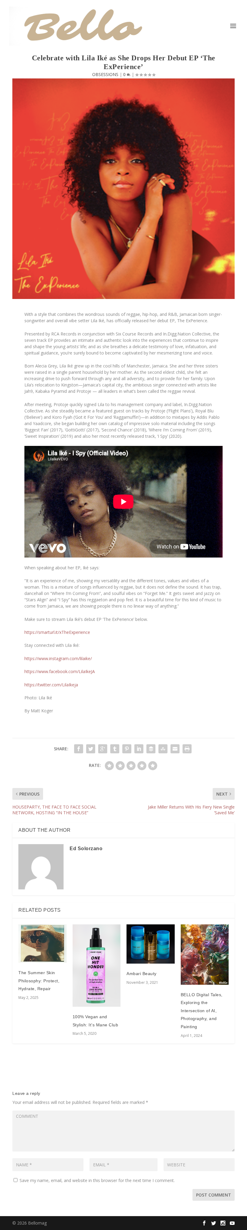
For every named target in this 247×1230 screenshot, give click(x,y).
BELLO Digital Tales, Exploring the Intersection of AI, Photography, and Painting (202, 1010)
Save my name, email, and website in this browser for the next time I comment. (97, 1180)
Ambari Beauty (142, 973)
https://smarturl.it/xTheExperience (57, 632)
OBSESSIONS (105, 74)
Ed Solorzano (86, 848)
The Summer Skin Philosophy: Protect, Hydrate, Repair (38, 980)
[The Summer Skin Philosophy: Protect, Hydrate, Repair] (42, 943)
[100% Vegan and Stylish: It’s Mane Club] (97, 965)
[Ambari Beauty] (151, 944)
